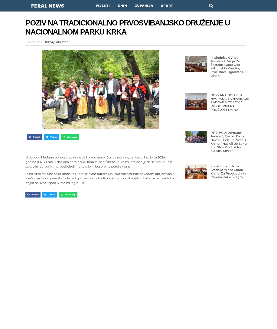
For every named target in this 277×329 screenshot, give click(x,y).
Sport (167, 6)
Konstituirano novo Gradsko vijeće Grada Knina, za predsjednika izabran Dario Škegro (228, 171)
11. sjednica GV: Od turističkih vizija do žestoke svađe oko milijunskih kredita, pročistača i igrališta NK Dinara (228, 67)
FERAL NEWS (47, 6)
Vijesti (103, 6)
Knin (122, 6)
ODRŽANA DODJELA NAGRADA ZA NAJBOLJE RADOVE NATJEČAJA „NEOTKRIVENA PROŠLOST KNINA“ (229, 102)
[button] (211, 6)
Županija (144, 6)
